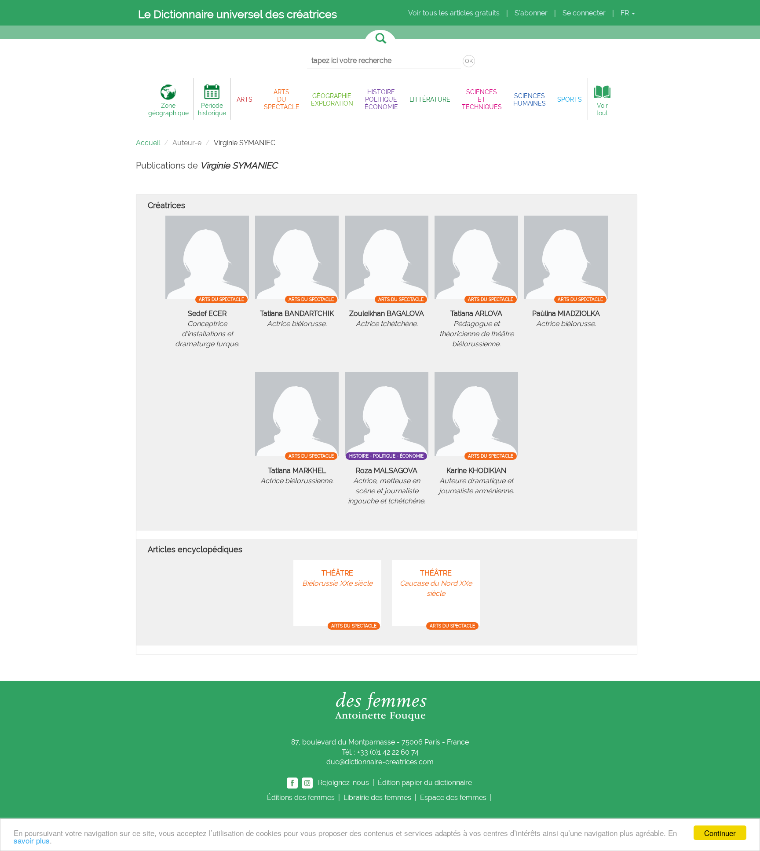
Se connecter (584, 13)
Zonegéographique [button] (168, 109)
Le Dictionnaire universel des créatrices (237, 14)
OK (469, 61)
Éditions (301, 797)
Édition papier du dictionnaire (426, 782)
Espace (453, 797)
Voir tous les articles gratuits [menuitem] (454, 13)
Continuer (720, 832)
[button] (244, 99)
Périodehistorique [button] (212, 109)
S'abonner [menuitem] (531, 13)
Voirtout (602, 109)
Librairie (377, 797)
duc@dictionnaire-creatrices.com (380, 762)
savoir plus (32, 840)
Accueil (148, 143)
